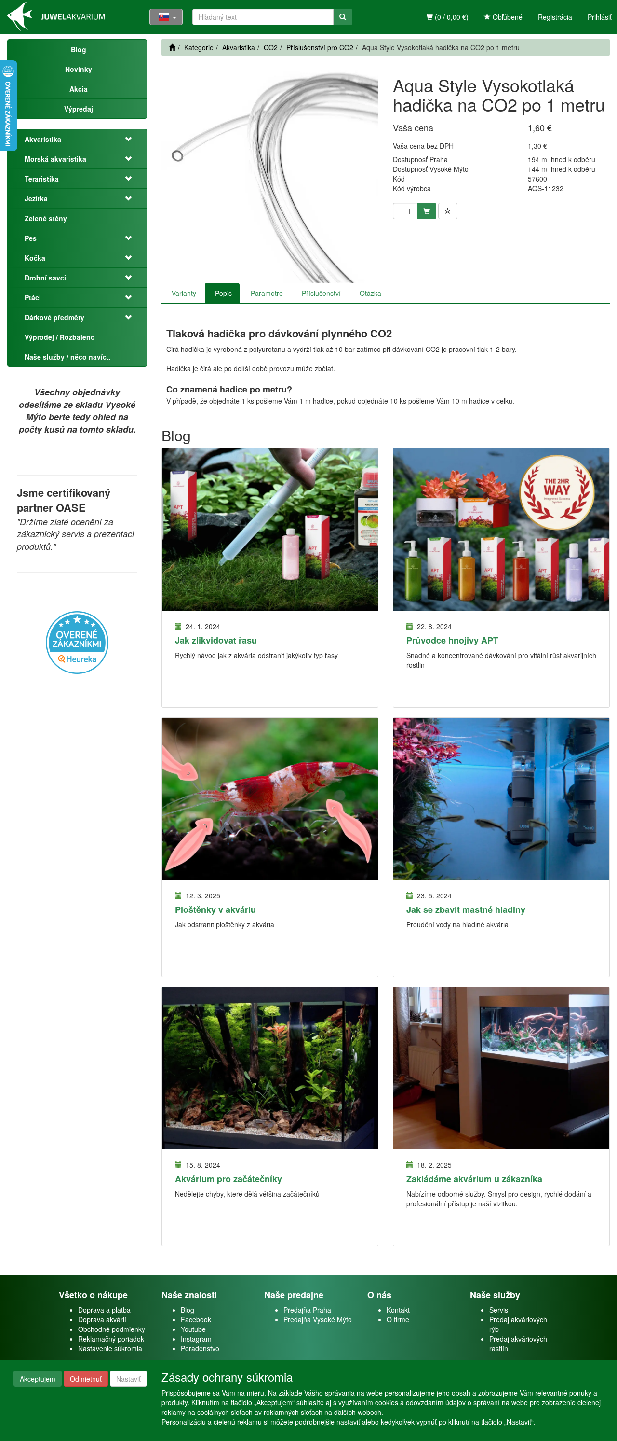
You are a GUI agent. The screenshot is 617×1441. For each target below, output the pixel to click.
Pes (31, 238)
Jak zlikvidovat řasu (216, 640)
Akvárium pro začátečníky (228, 1179)
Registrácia (555, 17)
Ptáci (33, 297)
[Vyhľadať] (342, 17)
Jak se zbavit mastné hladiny (465, 909)
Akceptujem (37, 1379)
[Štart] (172, 47)
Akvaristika (43, 139)
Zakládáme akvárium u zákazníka (474, 1179)
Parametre (267, 293)
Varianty (184, 293)
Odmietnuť (86, 1379)
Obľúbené (507, 17)
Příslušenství (321, 293)
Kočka (35, 258)
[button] (129, 139)
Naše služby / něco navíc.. (67, 357)
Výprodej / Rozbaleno (60, 337)
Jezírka (36, 198)
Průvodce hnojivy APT (452, 640)
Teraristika (42, 178)
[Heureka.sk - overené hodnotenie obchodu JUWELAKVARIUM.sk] (77, 641)
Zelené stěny (46, 218)
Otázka (370, 293)
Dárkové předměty (54, 317)
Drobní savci (45, 277)
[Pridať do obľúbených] (447, 211)
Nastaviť (128, 1379)
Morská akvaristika (55, 159)
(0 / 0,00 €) (451, 17)
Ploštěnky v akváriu (215, 909)
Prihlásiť (600, 17)
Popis (223, 293)
